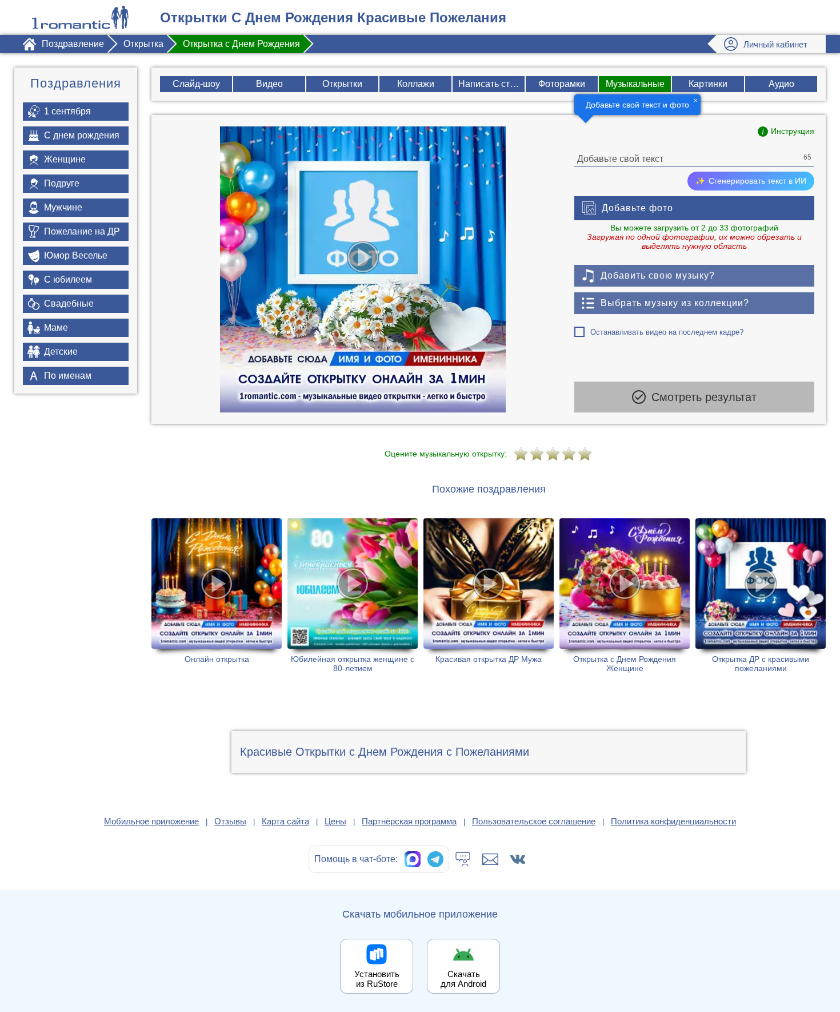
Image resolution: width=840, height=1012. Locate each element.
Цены (335, 821)
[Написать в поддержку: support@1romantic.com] (490, 859)
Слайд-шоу (196, 84)
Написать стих (488, 84)
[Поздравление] (80, 17)
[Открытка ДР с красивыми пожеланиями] (760, 595)
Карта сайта (285, 821)
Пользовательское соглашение (533, 821)
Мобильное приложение (151, 821)
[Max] (413, 859)
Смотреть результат (704, 397)
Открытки (342, 84)
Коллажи (415, 84)
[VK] (518, 859)
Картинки (708, 84)
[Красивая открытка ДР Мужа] (488, 595)
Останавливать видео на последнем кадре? (666, 332)
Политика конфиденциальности (673, 821)
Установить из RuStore (376, 979)
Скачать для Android (463, 979)
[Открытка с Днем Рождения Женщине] (624, 595)
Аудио (781, 84)
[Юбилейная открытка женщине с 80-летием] (352, 595)
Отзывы (230, 821)
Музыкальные (635, 84)
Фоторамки (561, 84)
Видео (269, 84)
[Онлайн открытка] (216, 595)
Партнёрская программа (409, 821)
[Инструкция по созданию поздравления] (786, 131)
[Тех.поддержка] (463, 859)
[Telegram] (435, 859)
